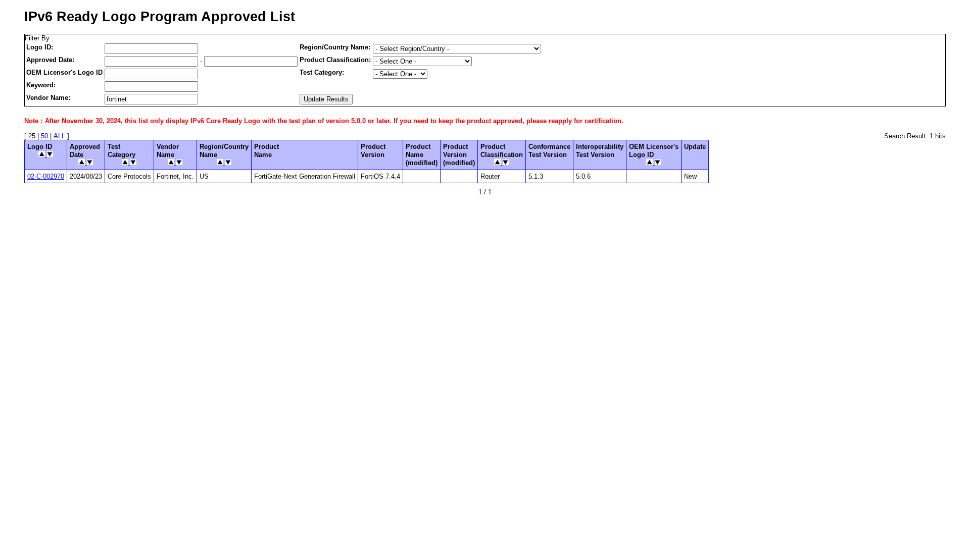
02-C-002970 (45, 176)
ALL (59, 136)
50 (44, 136)
